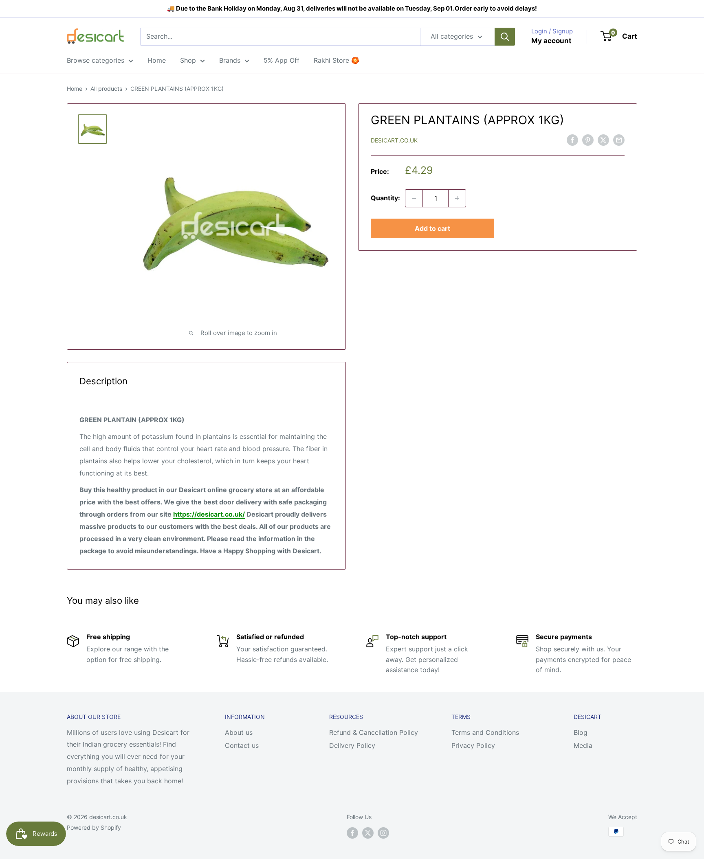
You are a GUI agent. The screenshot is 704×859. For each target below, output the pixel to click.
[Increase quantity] (457, 198)
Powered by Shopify (94, 827)
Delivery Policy (352, 745)
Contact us (242, 745)
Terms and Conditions (485, 732)
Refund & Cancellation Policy (373, 732)
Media (583, 745)
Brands (229, 60)
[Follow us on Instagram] (383, 832)
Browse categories (95, 60)
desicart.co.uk (394, 140)
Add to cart (432, 228)
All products (106, 88)
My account (551, 41)
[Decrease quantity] (413, 198)
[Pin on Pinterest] (588, 140)
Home (156, 60)
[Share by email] (619, 140)
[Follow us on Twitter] (368, 832)
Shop (188, 60)
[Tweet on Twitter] (603, 140)
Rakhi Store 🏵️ (336, 60)
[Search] (505, 37)
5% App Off (281, 60)
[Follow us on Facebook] (352, 832)
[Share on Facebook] (572, 140)
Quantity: (385, 198)
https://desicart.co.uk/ (209, 514)
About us (239, 732)
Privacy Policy (473, 745)
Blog (580, 732)
